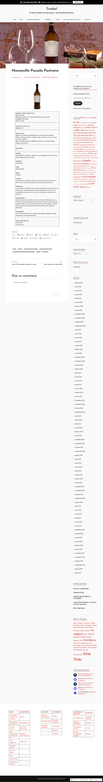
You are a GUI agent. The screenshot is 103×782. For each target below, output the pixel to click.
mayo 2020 (78, 537)
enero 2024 (78, 396)
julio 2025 (78, 330)
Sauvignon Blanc (77, 177)
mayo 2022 (78, 467)
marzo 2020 (79, 541)
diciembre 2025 (79, 314)
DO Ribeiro (85, 153)
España (39, 251)
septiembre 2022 (80, 451)
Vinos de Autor (76, 184)
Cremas (92, 623)
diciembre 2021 (79, 486)
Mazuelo (89, 168)
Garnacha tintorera (93, 163)
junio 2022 (78, 463)
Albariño (85, 122)
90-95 (14, 249)
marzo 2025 (78, 345)
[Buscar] (95, 75)
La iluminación (56, 726)
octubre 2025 (79, 322)
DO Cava (85, 149)
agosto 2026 (79, 283)
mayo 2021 (78, 514)
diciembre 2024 (80, 357)
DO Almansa (79, 147)
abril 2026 (78, 298)
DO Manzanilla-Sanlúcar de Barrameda (23, 251)
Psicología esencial (79, 718)
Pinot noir (79, 174)
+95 (85, 118)
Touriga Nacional (84, 179)
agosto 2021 (79, 502)
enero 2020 (78, 549)
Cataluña (80, 138)
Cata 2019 (88, 135)
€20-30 (85, 187)
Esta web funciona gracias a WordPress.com (51, 778)
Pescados (76, 630)
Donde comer (23, 741)
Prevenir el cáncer (46, 721)
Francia (75, 164)
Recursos (55, 730)
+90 (82, 117)
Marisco (75, 627)
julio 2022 (78, 459)
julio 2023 (78, 416)
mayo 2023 (78, 420)
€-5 (90, 184)
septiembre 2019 (80, 565)
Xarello (86, 184)
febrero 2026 (79, 306)
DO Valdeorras (92, 157)
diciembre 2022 (79, 439)
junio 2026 (78, 290)
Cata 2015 (80, 133)
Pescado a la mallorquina (81, 588)
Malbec (81, 168)
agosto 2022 (79, 455)
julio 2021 (78, 506)
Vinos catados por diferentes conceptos (13, 717)
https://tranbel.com (33, 77)
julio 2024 (78, 373)
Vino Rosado (77, 650)
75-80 (90, 118)
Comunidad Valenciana (85, 140)
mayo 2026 (78, 294)
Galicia (79, 164)
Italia (74, 168)
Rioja (92, 174)
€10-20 (20, 249)
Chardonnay (86, 138)
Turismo (58, 19)
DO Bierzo (86, 147)
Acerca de (87, 19)
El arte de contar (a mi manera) (71, 19)
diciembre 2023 (79, 400)
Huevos (94, 625)
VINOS (11, 712)
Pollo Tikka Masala (79, 608)
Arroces (75, 623)
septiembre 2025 (80, 326)
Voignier (83, 184)
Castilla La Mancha (91, 127)
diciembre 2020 (80, 530)
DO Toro (78, 157)
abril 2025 (78, 341)
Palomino (45, 251)
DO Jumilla (79, 151)
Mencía (94, 168)
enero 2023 (78, 435)
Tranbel (51, 9)
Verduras (76, 640)
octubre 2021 (79, 494)
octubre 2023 (79, 408)
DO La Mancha (85, 151)
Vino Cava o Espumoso (80, 643)
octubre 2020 (79, 533)
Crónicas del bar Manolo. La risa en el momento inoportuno (84, 603)
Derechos (88, 723)
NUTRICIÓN (45, 712)
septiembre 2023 (80, 412)
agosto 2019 (79, 569)
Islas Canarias (92, 166)
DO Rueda (79, 155)
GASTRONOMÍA (24, 712)
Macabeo (78, 168)
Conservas (86, 623)
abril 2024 (78, 384)
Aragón (75, 125)
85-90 (76, 122)
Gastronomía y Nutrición (33, 19)
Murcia (75, 172)
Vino (81, 640)
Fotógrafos (56, 733)
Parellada (84, 172)
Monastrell (80, 170)
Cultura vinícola (14, 759)
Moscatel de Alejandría (89, 170)
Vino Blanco (89, 640)
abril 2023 (78, 424)
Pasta (86, 627)
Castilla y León (79, 130)
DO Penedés (79, 153)
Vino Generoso (92, 647)
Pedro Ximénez (89, 172)
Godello (83, 166)
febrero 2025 (79, 349)
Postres (82, 630)
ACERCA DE (89, 713)
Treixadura (90, 179)
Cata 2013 (88, 130)
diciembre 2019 (79, 553)
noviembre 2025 (80, 318)
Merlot (75, 170)
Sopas (85, 634)
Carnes (81, 623)
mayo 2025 (78, 337)
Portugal (83, 174)
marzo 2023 (78, 428)
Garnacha (85, 164)
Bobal (79, 125)
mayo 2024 (78, 381)
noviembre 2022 (80, 443)
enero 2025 (78, 353)
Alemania (89, 122)
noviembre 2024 (80, 361)
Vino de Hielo (85, 645)
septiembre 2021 (80, 498)
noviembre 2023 (80, 404)
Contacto (88, 734)
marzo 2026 (78, 302)
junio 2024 (78, 377)
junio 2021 (78, 510)
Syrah (84, 177)
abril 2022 (78, 471)
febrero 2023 (79, 431)
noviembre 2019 (80, 557)
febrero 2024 (79, 392)
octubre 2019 (79, 561)
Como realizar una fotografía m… (85, 674)
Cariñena (82, 127)
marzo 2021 (78, 522)
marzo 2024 (78, 388)
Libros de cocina (24, 723)
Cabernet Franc (84, 125)
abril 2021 (78, 518)
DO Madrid (92, 151)
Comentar (56, 294)
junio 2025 (78, 333)
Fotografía (48, 19)
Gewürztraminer (77, 166)
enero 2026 (78, 310)
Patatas (91, 627)
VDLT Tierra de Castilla (85, 181)
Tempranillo (91, 176)
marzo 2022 (78, 475)
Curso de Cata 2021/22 (46, 249)
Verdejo (93, 181)
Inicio (14, 19)
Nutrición (81, 627)
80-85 (94, 118)
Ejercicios (80, 161)
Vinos (20, 19)
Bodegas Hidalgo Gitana (31, 249)
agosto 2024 (79, 369)
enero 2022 (78, 483)
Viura (80, 184)
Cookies (88, 728)
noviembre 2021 (80, 490)
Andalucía (93, 122)
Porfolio (55, 716)
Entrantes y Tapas (79, 625)
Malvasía (85, 168)
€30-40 (89, 187)
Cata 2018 (80, 135)
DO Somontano (86, 155)
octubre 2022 (79, 447)
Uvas (11, 755)
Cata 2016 (88, 133)
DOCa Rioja (79, 149)
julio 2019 (78, 573)
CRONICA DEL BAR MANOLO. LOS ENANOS (82, 597)
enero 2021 (78, 526)
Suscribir (77, 103)
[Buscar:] (85, 75)
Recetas (87, 630)
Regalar (78, 2)
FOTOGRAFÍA (56, 712)
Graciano (88, 166)
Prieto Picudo (88, 174)
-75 (87, 118)
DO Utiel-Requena (85, 157)
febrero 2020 (79, 545)
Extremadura (93, 161)
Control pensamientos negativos (78, 733)
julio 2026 (78, 286)
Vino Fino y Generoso (50, 77)
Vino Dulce (93, 645)
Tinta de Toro (76, 179)
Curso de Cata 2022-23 (86, 145)
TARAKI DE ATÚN (78, 592)
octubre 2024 (79, 365)
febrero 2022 (79, 479)
